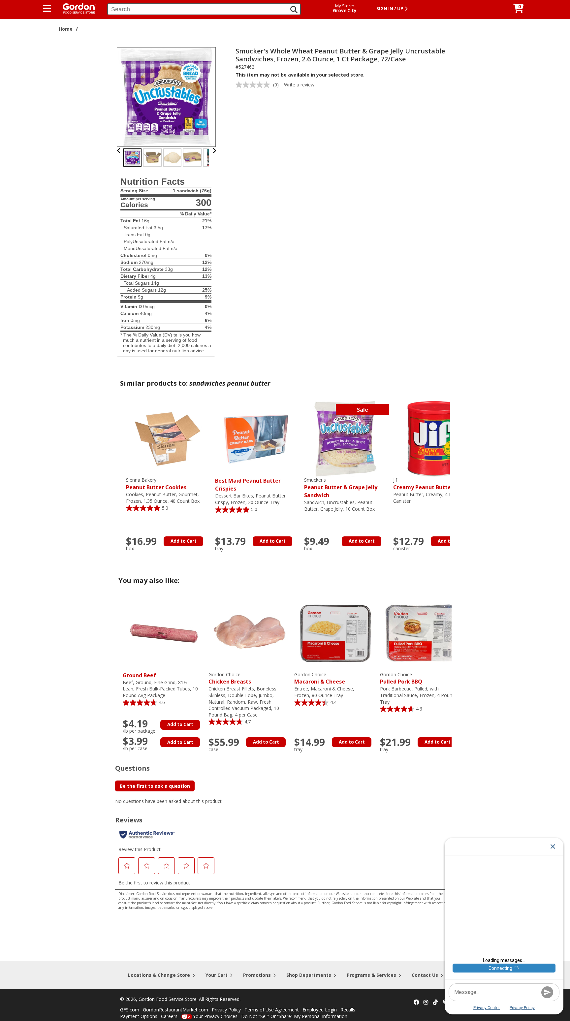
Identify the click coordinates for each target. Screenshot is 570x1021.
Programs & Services (371, 975)
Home (66, 29)
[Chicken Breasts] (250, 633)
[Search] (294, 9)
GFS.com (129, 1009)
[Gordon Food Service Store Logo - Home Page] (76, 8)
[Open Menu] (47, 8)
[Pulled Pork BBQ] (421, 633)
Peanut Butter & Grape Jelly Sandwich (340, 488)
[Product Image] (166, 96)
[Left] (119, 150)
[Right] (214, 150)
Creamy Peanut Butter (423, 484)
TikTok (435, 1002)
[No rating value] (254, 84)
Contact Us (425, 975)
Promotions (257, 975)
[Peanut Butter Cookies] (167, 438)
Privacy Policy (226, 1009)
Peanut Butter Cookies (156, 484)
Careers (169, 1016)
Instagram (426, 1002)
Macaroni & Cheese (319, 678)
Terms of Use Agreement (271, 1009)
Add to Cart (184, 541)
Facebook (416, 1002)
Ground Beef (139, 675)
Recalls (347, 1009)
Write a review (299, 84)
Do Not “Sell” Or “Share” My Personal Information (294, 1016)
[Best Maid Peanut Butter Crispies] (256, 438)
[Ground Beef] (164, 633)
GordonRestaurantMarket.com (175, 1009)
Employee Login (319, 1009)
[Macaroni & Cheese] (335, 633)
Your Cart (217, 975)
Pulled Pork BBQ (401, 678)
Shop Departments (308, 975)
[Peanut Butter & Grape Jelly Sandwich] (345, 438)
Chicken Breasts (229, 678)
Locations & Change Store (159, 975)
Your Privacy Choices (215, 1016)
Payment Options (138, 1016)
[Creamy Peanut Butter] (434, 438)
